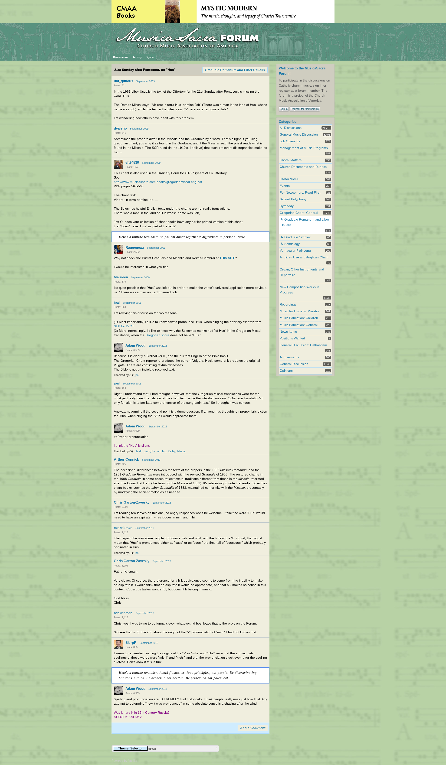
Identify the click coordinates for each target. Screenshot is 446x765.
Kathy (171, 451)
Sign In (150, 57)
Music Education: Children (299, 318)
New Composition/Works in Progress (299, 289)
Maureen (121, 277)
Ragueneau (134, 247)
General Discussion (294, 364)
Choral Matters (291, 160)
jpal (117, 302)
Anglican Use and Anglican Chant (304, 257)
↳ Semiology (290, 244)
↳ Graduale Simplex (296, 237)
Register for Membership (305, 108)
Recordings (288, 304)
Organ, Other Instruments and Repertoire (302, 272)
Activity (137, 57)
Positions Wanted (292, 338)
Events (285, 186)
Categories (287, 121)
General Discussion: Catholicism (303, 345)
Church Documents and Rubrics (303, 167)
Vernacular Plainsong (295, 250)
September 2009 (145, 81)
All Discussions (291, 128)
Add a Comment (253, 728)
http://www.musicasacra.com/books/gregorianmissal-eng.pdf (158, 182)
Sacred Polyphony (293, 199)
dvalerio (120, 128)
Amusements (289, 357)
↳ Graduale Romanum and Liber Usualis (305, 222)
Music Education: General (299, 325)
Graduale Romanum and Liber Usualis (235, 70)
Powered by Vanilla (124, 760)
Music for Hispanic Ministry (299, 311)
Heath (138, 451)
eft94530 (132, 162)
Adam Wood (135, 345)
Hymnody (287, 206)
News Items (288, 331)
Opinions (286, 370)
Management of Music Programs (304, 148)
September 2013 (132, 302)
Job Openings (290, 141)
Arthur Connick (126, 459)
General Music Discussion (299, 134)
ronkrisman (123, 528)
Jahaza (181, 451)
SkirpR (131, 643)
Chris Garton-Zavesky (131, 502)
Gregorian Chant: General (299, 213)
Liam (147, 451)
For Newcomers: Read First (300, 192)
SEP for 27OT (124, 326)
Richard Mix (159, 451)
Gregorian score (157, 335)
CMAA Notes (289, 179)
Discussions (120, 57)
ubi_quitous (123, 81)
